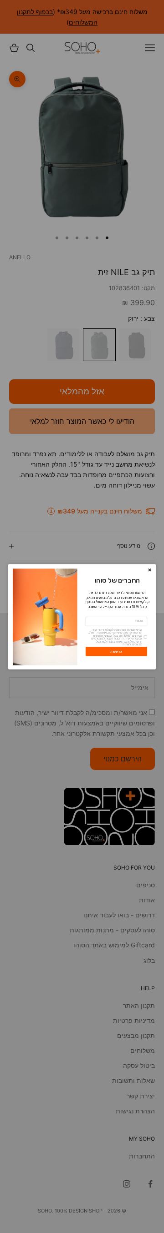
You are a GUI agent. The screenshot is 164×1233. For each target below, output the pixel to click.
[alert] (82, 616)
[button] (149, 570)
